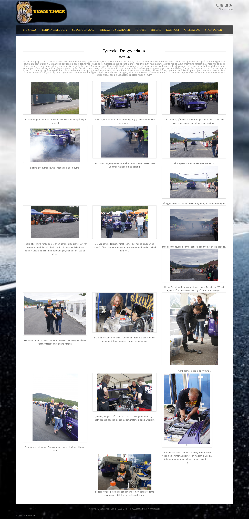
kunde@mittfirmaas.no (151, 509)
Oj (187, 445)
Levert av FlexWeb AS (26, 515)
